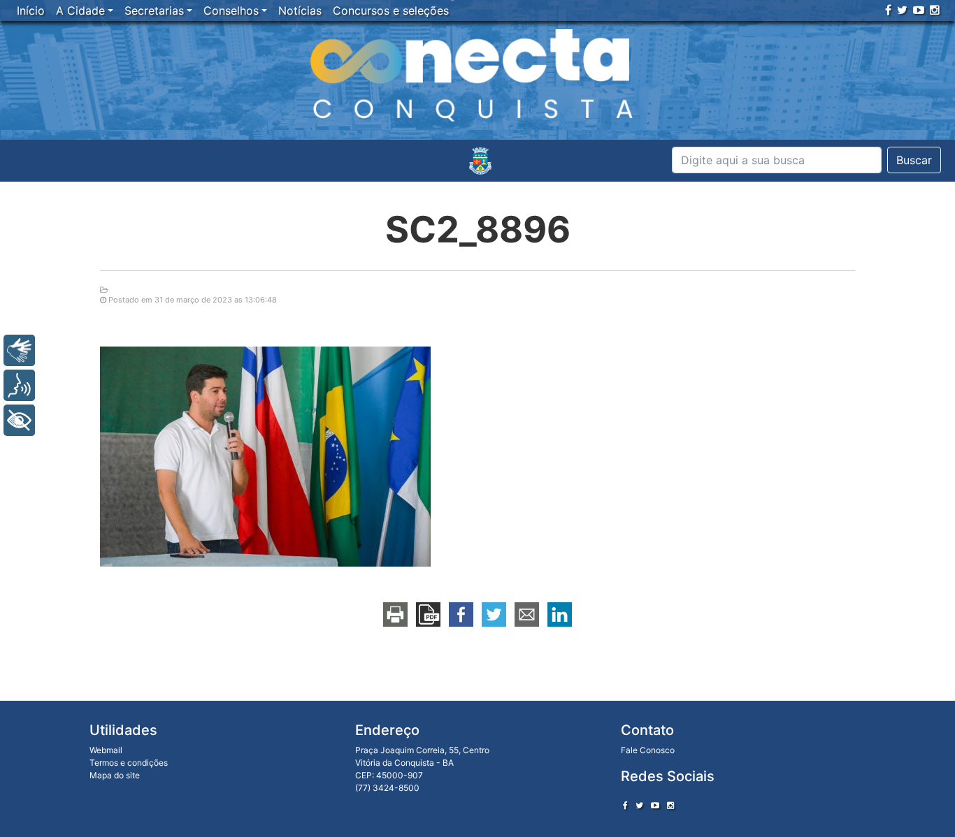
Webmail (105, 750)
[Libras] (19, 350)
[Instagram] (935, 10)
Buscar (914, 160)
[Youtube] (918, 10)
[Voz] (19, 385)
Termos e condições (128, 762)
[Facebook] (888, 10)
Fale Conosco (648, 750)
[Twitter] (902, 10)
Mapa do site (114, 775)
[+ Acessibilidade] (19, 420)
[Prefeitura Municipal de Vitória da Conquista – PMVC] (480, 161)
